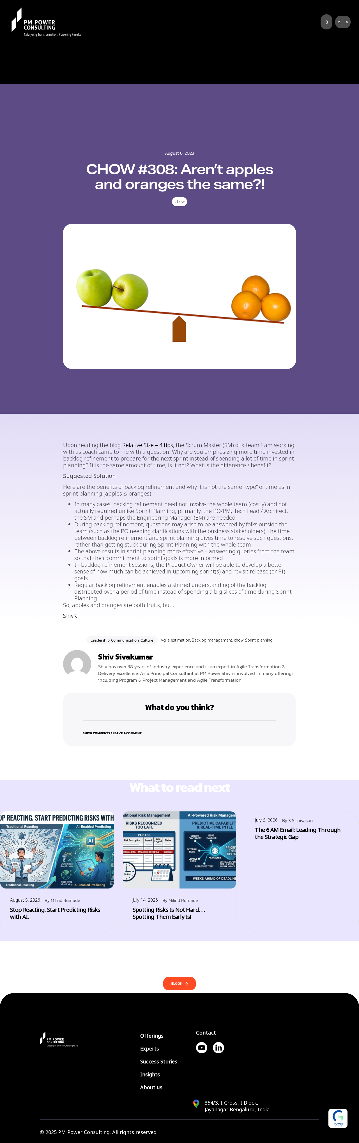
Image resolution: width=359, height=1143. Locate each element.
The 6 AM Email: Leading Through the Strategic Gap (297, 833)
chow (238, 640)
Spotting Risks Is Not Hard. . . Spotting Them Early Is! (169, 913)
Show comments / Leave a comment (112, 733)
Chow (179, 201)
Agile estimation (175, 640)
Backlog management (212, 640)
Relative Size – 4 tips (147, 445)
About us (151, 1087)
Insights (150, 1074)
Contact (206, 1032)
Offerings (152, 1036)
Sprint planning (259, 640)
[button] (179, 730)
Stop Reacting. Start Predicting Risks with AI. (55, 913)
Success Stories (158, 1061)
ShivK (70, 616)
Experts (149, 1048)
